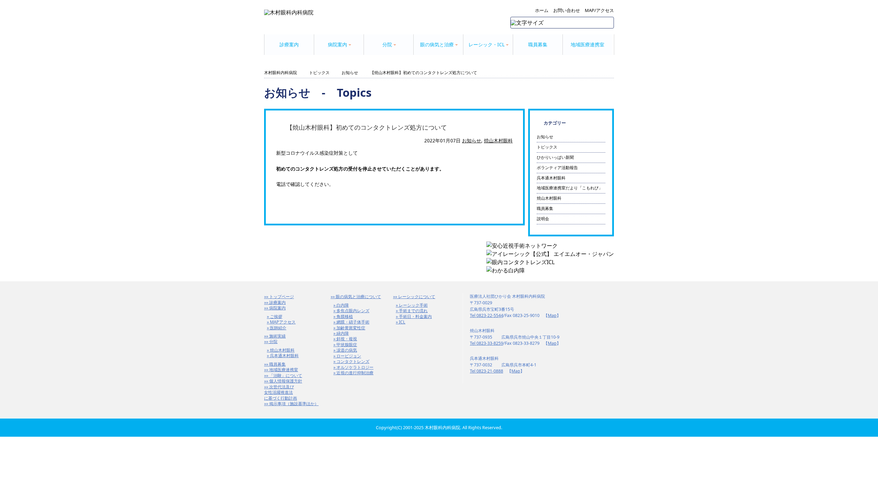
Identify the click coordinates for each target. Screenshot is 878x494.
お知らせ (350, 72)
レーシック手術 (413, 305)
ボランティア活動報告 (557, 167)
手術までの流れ (413, 311)
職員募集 (537, 44)
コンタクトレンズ (352, 361)
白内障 (342, 305)
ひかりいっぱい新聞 (555, 157)
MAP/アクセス (599, 10)
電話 (281, 184)
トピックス (319, 72)
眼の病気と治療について (358, 296)
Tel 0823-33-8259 (486, 343)
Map (552, 315)
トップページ (281, 296)
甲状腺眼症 (346, 345)
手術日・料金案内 (415, 316)
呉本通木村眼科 (551, 177)
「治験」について (285, 375)
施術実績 (277, 336)
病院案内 (277, 308)
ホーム (541, 10)
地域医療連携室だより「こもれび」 (570, 187)
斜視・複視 (346, 339)
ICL (402, 322)
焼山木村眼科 (498, 140)
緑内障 (342, 333)
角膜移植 (344, 316)
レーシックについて (416, 296)
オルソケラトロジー (354, 367)
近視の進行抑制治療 (354, 373)
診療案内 (289, 44)
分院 (273, 341)
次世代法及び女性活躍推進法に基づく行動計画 (280, 392)
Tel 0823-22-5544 (486, 315)
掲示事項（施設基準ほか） (294, 404)
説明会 (543, 218)
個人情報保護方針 (285, 381)
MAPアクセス (283, 322)
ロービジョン (348, 356)
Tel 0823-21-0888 (486, 371)
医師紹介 (278, 328)
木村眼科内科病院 (280, 72)
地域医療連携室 (587, 44)
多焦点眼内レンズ (352, 311)
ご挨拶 (276, 316)
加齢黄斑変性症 (350, 328)
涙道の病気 (346, 350)
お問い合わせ (566, 10)
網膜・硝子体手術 (352, 322)
